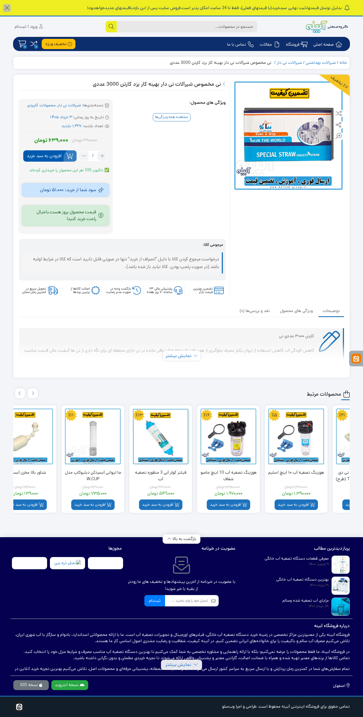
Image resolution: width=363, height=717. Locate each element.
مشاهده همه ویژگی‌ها (171, 117)
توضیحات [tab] (331, 311)
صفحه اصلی (323, 44)
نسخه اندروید (67, 685)
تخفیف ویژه (56, 44)
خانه (343, 63)
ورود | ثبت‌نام (27, 26)
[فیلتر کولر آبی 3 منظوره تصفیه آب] (182, 436)
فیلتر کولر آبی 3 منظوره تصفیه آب (182, 475)
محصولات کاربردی (41, 105)
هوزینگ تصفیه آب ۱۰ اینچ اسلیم (318, 472)
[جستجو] (111, 26)
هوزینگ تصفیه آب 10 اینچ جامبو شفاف (250, 475)
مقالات (266, 44)
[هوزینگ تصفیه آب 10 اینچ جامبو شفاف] (249, 436)
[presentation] (33, 393)
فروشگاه (292, 44)
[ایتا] (356, 359)
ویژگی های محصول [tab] (296, 311)
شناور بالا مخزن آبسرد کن (46, 472)
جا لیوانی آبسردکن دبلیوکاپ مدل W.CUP (114, 475)
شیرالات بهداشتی (321, 63)
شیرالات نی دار (289, 63)
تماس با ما (236, 44)
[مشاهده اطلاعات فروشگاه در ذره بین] (67, 563)
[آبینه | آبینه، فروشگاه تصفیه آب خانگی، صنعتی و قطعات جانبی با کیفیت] (327, 26)
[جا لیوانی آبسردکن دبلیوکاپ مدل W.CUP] (114, 436)
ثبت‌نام (155, 601)
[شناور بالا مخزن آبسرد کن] (46, 436)
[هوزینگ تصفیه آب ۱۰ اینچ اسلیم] (317, 436)
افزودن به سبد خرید (44, 156)
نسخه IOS (29, 685)
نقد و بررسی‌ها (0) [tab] (255, 311)
